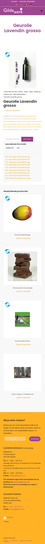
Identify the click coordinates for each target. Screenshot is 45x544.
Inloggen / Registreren (27, 1)
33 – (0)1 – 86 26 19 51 (15, 507)
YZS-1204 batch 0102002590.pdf (17, 167)
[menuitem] (14, 1)
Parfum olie (8, 94)
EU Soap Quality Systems (14, 124)
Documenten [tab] (27, 139)
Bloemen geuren (13, 121)
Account (14, 1)
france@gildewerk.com (17, 509)
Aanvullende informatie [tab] (12, 139)
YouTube (10, 517)
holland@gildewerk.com (17, 476)
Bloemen (5, 121)
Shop (26, 92)
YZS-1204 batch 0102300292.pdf (17, 162)
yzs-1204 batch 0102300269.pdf (17, 159)
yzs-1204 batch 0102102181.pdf (17, 173)
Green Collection (26, 124)
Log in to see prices (12, 110)
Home (20, 92)
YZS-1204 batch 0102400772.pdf (17, 165)
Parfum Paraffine (36, 127)
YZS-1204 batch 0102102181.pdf (17, 157)
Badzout (37, 92)
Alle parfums (32, 118)
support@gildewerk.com (22, 482)
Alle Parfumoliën (19, 94)
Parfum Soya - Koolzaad (19, 129)
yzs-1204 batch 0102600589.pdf (17, 175)
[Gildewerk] (20, 10)
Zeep (31, 92)
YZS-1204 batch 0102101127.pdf (17, 170)
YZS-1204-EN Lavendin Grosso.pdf (18, 178)
